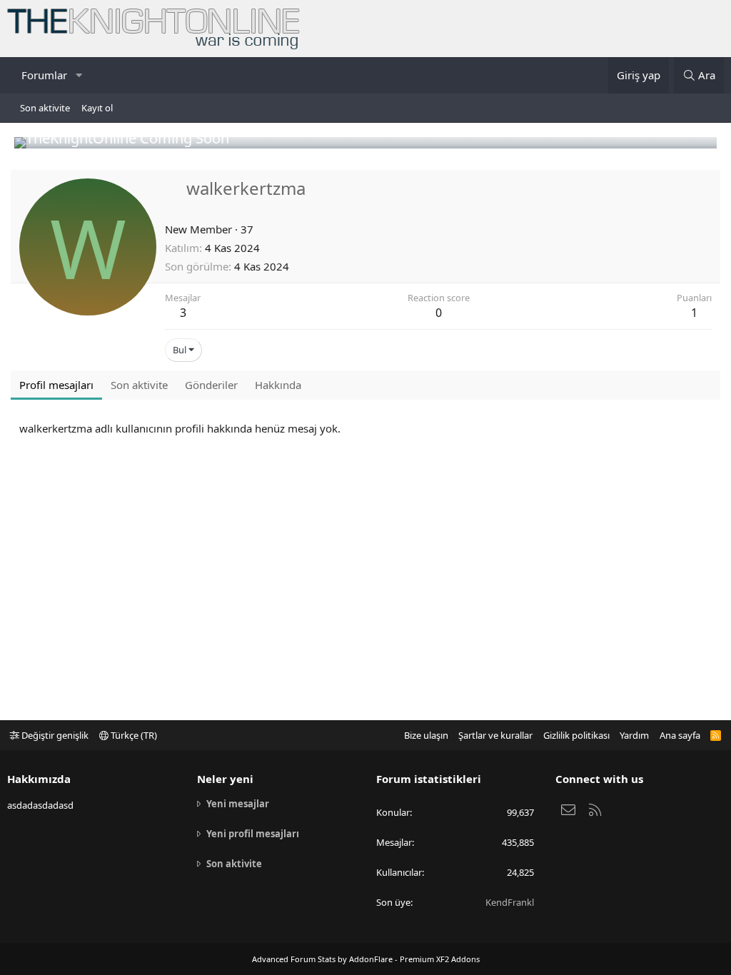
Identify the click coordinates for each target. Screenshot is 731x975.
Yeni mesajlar (237, 803)
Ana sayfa (680, 735)
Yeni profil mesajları (252, 833)
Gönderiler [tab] (211, 385)
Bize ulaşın (426, 735)
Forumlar (44, 75)
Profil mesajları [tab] (56, 385)
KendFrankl (509, 902)
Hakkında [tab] (278, 385)
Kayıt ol (97, 107)
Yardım (634, 735)
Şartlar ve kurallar (495, 735)
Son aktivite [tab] (139, 385)
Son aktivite (45, 107)
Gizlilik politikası (576, 735)
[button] (78, 75)
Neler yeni (225, 779)
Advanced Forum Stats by (366, 959)
